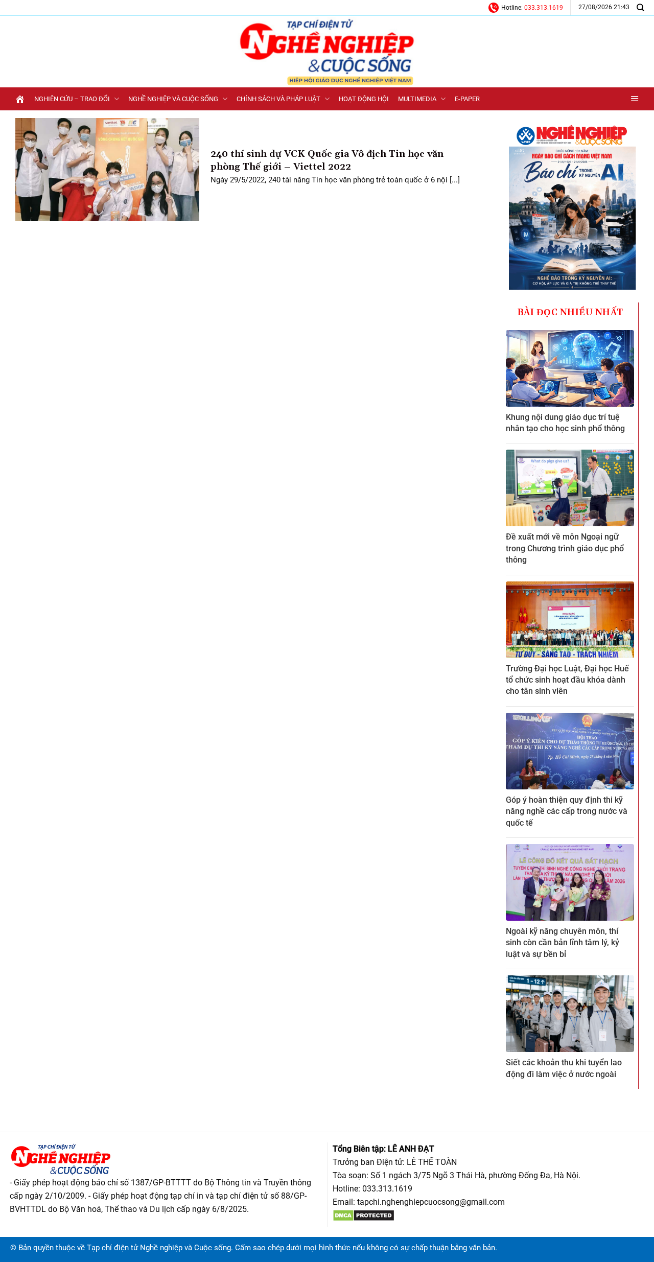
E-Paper (467, 99)
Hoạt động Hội (364, 99)
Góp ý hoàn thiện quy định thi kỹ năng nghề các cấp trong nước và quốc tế (566, 811)
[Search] (640, 7)
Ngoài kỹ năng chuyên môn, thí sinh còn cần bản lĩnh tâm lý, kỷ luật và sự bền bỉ (562, 942)
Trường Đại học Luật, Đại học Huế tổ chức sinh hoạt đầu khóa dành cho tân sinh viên (567, 680)
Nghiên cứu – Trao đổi (72, 99)
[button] (635, 98)
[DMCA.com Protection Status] (363, 1215)
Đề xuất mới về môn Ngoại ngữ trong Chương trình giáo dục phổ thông (565, 548)
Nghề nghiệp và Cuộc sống (173, 99)
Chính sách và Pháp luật (278, 99)
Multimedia (417, 99)
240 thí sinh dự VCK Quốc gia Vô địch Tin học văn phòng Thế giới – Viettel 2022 (327, 160)
